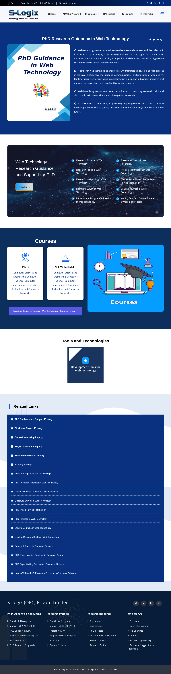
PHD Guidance (17, 640)
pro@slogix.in (69, 3)
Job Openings (136, 630)
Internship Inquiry (139, 625)
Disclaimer (111, 669)
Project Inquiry (57, 630)
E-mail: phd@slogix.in (20, 621)
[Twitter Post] (155, 39)
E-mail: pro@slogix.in (60, 621)
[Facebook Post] (151, 39)
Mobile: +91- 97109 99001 (22, 625)
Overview (134, 621)
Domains (92, 13)
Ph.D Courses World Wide (103, 635)
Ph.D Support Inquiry (20, 630)
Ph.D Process (96, 630)
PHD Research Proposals (22, 645)
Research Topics (98, 645)
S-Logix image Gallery (140, 640)
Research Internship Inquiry (24, 635)
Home (53, 13)
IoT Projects (56, 640)
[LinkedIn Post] (158, 39)
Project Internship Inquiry (62, 635)
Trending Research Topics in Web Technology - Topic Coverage (44, 311)
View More (24, 186)
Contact (134, 635)
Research (110, 13)
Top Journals (96, 621)
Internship (147, 13)
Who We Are (72, 13)
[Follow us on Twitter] (151, 3)
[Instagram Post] (162, 39)
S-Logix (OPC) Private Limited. (74, 669)
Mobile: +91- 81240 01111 (62, 625)
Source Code (96, 625)
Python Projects (58, 645)
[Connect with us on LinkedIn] (155, 3)
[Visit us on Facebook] (147, 3)
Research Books (98, 640)
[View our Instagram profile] (159, 3)
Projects (128, 13)
